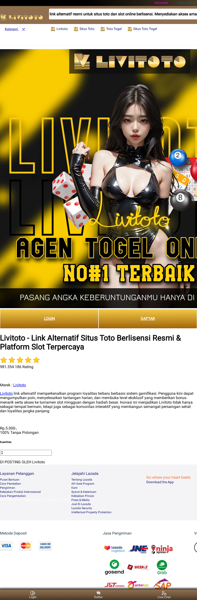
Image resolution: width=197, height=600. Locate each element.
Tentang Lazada (81, 479)
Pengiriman (7, 487)
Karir (74, 487)
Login (33, 597)
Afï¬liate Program (82, 483)
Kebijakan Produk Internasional (20, 492)
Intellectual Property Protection (91, 512)
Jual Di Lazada (81, 504)
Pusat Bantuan (9, 479)
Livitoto (19, 385)
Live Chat (164, 597)
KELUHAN (161, 3)
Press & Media (80, 500)
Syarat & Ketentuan (83, 492)
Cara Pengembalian (13, 496)
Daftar (98, 597)
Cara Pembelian (10, 483)
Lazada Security (81, 508)
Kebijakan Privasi (82, 496)
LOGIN (49, 318)
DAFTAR (148, 318)
